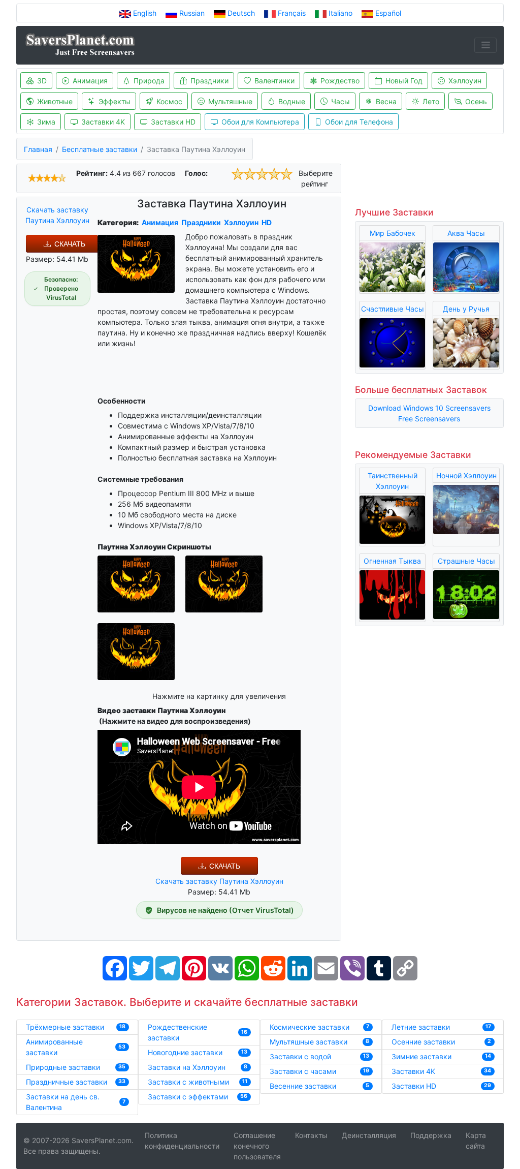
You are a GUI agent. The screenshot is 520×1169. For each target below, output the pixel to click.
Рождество (340, 80)
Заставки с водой (300, 1056)
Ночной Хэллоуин (466, 475)
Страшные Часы (466, 561)
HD (267, 222)
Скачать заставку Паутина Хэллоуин (57, 215)
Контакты (311, 1135)
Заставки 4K (103, 121)
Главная (38, 149)
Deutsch (241, 13)
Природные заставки (63, 1067)
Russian (192, 13)
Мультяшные (230, 101)
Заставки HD (173, 121)
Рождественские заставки (177, 1032)
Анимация (90, 80)
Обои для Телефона (359, 121)
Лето (430, 101)
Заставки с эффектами (188, 1096)
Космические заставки (309, 1027)
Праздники (209, 80)
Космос (169, 101)
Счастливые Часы (392, 308)
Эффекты (115, 101)
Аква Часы (466, 233)
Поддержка (430, 1135)
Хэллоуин (464, 80)
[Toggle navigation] (485, 45)
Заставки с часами (303, 1071)
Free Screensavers (429, 418)
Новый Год (403, 80)
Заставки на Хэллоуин (186, 1067)
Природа (149, 80)
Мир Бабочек (392, 233)
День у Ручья (466, 308)
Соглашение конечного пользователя (257, 1146)
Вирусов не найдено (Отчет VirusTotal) (225, 910)
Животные (55, 101)
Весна (386, 101)
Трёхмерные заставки (65, 1027)
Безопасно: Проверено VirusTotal (61, 288)
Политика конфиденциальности (182, 1140)
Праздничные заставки (66, 1082)
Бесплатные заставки (99, 149)
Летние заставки (421, 1027)
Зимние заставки (421, 1056)
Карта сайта (476, 1140)
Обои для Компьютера (260, 121)
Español (387, 13)
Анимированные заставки (54, 1047)
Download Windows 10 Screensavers (429, 408)
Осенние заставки (423, 1041)
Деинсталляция (369, 1135)
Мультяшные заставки (308, 1041)
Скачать (69, 244)
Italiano (340, 13)
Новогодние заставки (185, 1052)
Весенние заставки (303, 1086)
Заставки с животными (188, 1082)
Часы (340, 101)
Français (292, 13)
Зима (46, 121)
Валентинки (274, 80)
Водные (291, 101)
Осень (476, 101)
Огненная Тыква (392, 561)
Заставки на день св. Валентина (63, 1102)
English (144, 13)
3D (42, 80)
